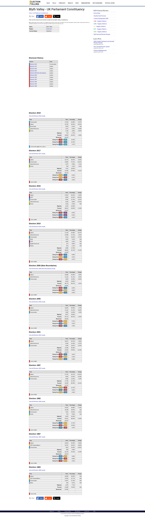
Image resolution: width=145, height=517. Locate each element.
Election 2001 (33, 77)
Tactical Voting (110, 3)
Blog (48, 3)
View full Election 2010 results (37, 226)
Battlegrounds (97, 3)
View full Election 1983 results (37, 470)
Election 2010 (33, 70)
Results (70, 3)
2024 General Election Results (102, 34)
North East (49, 29)
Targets (99, 21)
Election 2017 (33, 66)
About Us (52, 511)
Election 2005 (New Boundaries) (38, 73)
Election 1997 (33, 79)
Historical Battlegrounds (100, 50)
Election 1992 (33, 81)
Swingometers (85, 3)
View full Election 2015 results (37, 189)
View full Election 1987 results (37, 437)
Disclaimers (77, 511)
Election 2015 (33, 68)
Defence (104, 21)
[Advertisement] (60, 44)
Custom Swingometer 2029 (101, 18)
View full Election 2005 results (37, 301)
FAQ (94, 511)
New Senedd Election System (102, 46)
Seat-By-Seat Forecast (100, 16)
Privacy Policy (68, 511)
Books (59, 511)
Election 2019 (33, 64)
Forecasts (62, 3)
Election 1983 (33, 86)
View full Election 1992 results (37, 401)
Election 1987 (33, 84)
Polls (54, 3)
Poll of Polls (97, 13)
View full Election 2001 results (37, 335)
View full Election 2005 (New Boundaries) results (42, 268)
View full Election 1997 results (37, 368)
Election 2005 (33, 75)
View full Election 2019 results (37, 116)
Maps (77, 3)
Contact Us (86, 511)
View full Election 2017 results (37, 153)
